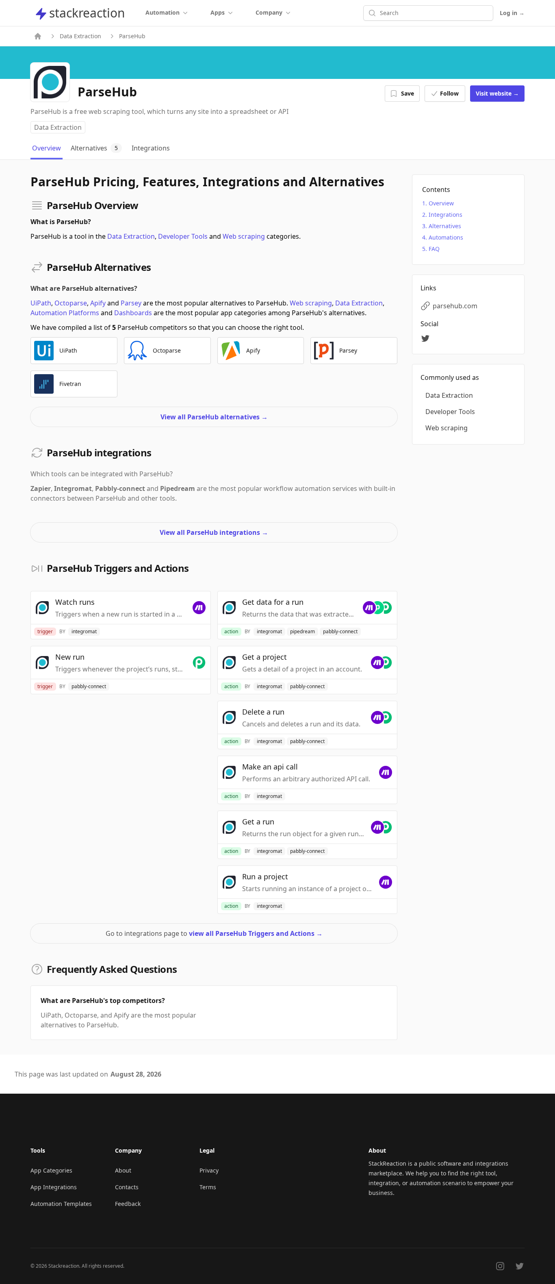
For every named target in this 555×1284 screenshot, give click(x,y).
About (123, 1170)
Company (269, 12)
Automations (446, 237)
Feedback (128, 1204)
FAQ (434, 249)
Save (407, 93)
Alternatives (445, 226)
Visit (497, 93)
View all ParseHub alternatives (214, 416)
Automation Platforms (64, 312)
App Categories (51, 1170)
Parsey (131, 303)
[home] (37, 36)
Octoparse (70, 303)
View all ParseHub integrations (214, 532)
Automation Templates (61, 1204)
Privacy (209, 1170)
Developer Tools (183, 236)
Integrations (445, 214)
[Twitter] (427, 338)
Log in (512, 13)
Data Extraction (80, 36)
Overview (441, 203)
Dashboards (133, 312)
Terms (207, 1187)
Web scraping (244, 236)
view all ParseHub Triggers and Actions (256, 933)
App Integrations (53, 1187)
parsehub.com (455, 305)
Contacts (127, 1187)
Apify (98, 303)
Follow (449, 93)
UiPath (40, 303)
